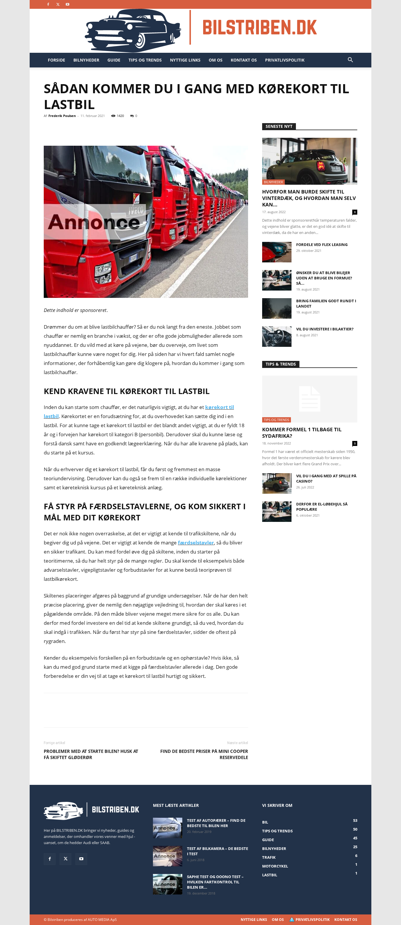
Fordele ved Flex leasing (322, 244)
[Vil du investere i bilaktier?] (277, 336)
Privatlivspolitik (284, 60)
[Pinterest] (76, 129)
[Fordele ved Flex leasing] (277, 252)
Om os (216, 60)
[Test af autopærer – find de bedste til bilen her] (167, 828)
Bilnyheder (86, 60)
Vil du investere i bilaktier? (324, 329)
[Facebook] (48, 4)
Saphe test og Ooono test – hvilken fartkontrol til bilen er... (215, 882)
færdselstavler (196, 542)
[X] (57, 4)
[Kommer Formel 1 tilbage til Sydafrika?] (309, 399)
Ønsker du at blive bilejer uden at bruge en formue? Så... (324, 278)
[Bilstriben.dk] (201, 31)
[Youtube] (67, 4)
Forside (56, 60)
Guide (113, 60)
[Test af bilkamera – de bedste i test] (167, 856)
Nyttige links (185, 60)
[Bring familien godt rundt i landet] (277, 308)
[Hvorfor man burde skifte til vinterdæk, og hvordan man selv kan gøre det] (309, 161)
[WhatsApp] (90, 129)
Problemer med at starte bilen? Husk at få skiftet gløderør (91, 754)
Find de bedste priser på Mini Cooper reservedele (204, 754)
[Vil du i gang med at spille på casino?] (277, 483)
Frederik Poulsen (62, 115)
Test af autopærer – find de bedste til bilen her (216, 823)
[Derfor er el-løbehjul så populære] (277, 511)
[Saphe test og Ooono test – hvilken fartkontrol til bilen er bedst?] (167, 884)
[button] (350, 60)
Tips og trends (145, 60)
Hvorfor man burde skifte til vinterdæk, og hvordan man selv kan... (309, 198)
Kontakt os (244, 60)
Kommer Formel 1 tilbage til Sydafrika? (302, 432)
